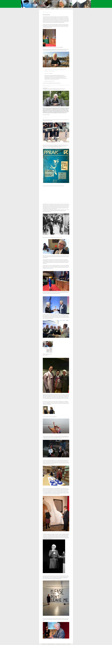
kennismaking (41, 8)
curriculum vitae (47, 8)
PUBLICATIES (61, 47)
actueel (57, 8)
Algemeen (51, 73)
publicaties (52, 8)
